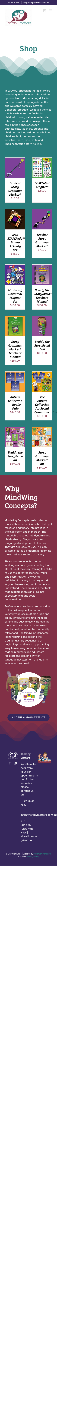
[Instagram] (15, 763)
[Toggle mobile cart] (44, 10)
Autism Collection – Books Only (15, 402)
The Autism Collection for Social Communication (45, 404)
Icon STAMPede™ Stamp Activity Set (16, 242)
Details (17, 170)
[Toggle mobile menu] (50, 10)
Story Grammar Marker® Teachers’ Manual (15, 349)
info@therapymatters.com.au (35, 2)
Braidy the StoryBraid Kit (15, 456)
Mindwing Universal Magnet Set (15, 296)
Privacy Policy (32, 856)
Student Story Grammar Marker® (15, 189)
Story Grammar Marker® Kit (42, 458)
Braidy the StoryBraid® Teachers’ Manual (42, 296)
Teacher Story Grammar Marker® (42, 240)
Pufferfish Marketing (42, 853)
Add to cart (15, 166)
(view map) (28, 828)
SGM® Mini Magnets (42, 185)
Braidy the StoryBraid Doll (42, 345)
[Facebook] (10, 763)
